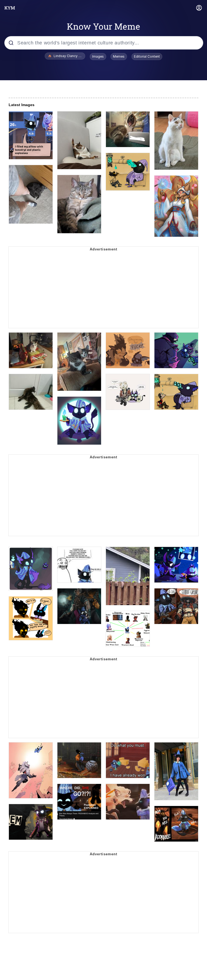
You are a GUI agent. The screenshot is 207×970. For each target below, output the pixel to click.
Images (98, 56)
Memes (119, 56)
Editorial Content (147, 56)
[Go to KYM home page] (9, 8)
